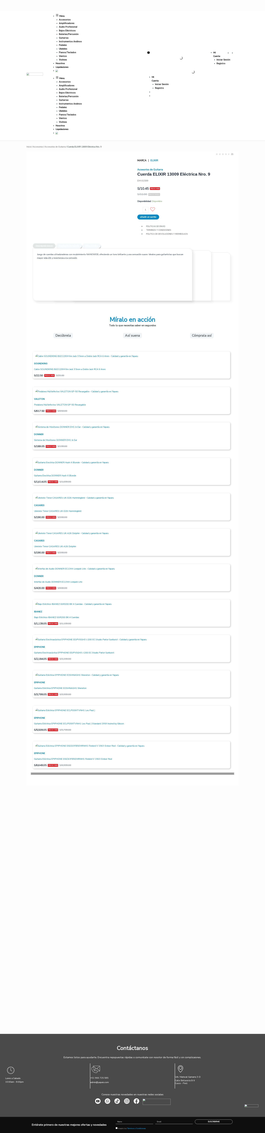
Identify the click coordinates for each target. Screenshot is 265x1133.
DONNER (38, 434)
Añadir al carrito (148, 217)
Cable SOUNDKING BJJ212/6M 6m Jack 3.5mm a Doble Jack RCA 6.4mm (70, 369)
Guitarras (64, 38)
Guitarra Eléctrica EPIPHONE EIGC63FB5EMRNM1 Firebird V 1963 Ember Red (73, 759)
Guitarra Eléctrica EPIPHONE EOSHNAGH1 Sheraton (60, 688)
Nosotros (60, 63)
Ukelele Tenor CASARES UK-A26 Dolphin (55, 546)
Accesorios (65, 19)
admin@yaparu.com (99, 1082)
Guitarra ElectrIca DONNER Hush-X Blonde (55, 475)
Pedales (63, 45)
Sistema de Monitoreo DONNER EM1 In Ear (55, 440)
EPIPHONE (39, 647)
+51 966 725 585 (99, 1077)
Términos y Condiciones (136, 1128)
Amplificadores (66, 23)
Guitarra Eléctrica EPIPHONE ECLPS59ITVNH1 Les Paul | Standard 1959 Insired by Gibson (79, 723)
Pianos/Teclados (67, 52)
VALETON (39, 399)
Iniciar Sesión (223, 59)
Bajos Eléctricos (67, 30)
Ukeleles (63, 48)
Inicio (28, 147)
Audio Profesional (68, 27)
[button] (154, 210)
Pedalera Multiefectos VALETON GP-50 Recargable (60, 404)
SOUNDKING (40, 363)
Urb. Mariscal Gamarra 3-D (188, 1076)
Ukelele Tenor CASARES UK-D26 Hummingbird (57, 511)
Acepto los (132, 1128)
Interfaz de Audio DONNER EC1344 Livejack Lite (58, 581)
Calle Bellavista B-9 (185, 1080)
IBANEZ (38, 611)
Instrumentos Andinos (70, 41)
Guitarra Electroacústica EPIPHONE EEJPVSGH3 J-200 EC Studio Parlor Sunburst (74, 652)
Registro (221, 63)
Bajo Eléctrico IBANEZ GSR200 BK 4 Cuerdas (56, 617)
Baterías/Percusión (69, 34)
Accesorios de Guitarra (55, 147)
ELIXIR (154, 160)
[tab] (44, 245)
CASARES (39, 505)
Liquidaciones (62, 67)
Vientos (63, 56)
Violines (63, 59)
